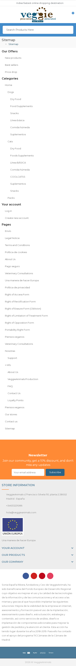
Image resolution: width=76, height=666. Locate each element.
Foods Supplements (22, 155)
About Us (10, 259)
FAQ (10, 386)
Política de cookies (16, 252)
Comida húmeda (20, 127)
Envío (8, 231)
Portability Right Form (17, 329)
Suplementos (18, 134)
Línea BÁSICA (18, 162)
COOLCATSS (17, 176)
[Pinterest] (42, 576)
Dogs (11, 92)
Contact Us (14, 393)
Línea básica (17, 120)
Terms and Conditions (17, 245)
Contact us (11, 421)
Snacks (14, 113)
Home (8, 85)
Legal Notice (12, 238)
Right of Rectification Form (20, 301)
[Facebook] (26, 576)
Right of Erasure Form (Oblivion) (23, 308)
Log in (8, 210)
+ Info (8, 365)
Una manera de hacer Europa (22, 280)
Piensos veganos (14, 336)
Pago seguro (12, 266)
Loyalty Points (15, 400)
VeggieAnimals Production (23, 379)
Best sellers (11, 64)
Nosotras (10, 350)
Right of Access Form (17, 294)
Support (12, 358)
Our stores (11, 414)
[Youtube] (34, 576)
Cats (10, 141)
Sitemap (10, 428)
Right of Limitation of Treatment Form (26, 315)
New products (13, 57)
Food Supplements (21, 106)
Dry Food (15, 99)
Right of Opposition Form (19, 322)
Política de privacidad (17, 287)
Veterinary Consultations (19, 273)
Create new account (17, 218)
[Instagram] (50, 576)
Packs (11, 197)
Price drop (11, 72)
